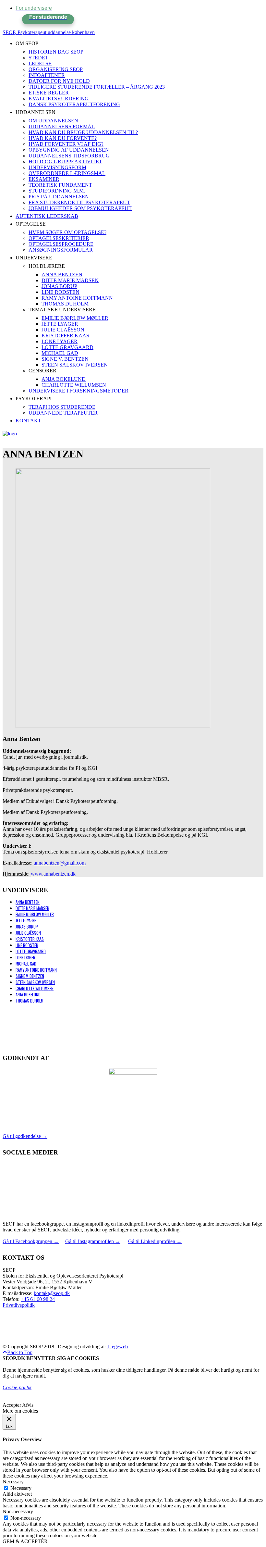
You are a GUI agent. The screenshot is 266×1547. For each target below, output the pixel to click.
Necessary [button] (13, 1481)
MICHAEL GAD (26, 964)
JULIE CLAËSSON (28, 933)
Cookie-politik (17, 1387)
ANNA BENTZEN (28, 902)
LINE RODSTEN (27, 945)
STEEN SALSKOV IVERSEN (35, 982)
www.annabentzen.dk (53, 874)
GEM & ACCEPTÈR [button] (25, 1541)
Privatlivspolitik (19, 1305)
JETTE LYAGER (26, 920)
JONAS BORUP (27, 927)
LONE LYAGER (25, 957)
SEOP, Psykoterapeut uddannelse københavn (49, 32)
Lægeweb (117, 1346)
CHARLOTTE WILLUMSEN (35, 988)
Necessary (20, 1488)
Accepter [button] (12, 1405)
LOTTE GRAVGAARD (31, 951)
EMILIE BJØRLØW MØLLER (35, 914)
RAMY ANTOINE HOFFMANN (36, 970)
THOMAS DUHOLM (29, 1001)
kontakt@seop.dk (52, 1293)
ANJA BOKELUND (28, 995)
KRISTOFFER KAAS (30, 939)
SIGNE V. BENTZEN (30, 976)
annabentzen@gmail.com (60, 863)
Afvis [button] (27, 1405)
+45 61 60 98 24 (38, 1299)
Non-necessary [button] (18, 1511)
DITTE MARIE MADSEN (32, 908)
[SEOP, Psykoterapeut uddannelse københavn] (10, 433)
